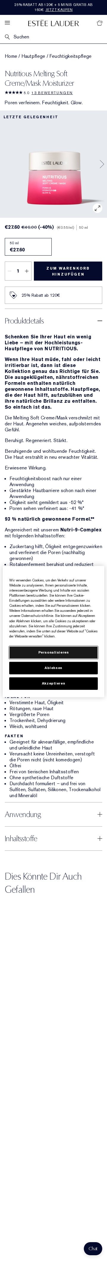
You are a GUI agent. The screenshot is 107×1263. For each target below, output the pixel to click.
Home (11, 56)
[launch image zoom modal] (97, 208)
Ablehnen (53, 667)
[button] (93, 1249)
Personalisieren (53, 652)
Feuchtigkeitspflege (70, 56)
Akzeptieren (53, 683)
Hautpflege (33, 56)
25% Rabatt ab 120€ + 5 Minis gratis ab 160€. (53, 7)
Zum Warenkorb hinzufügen (68, 271)
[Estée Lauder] (53, 22)
